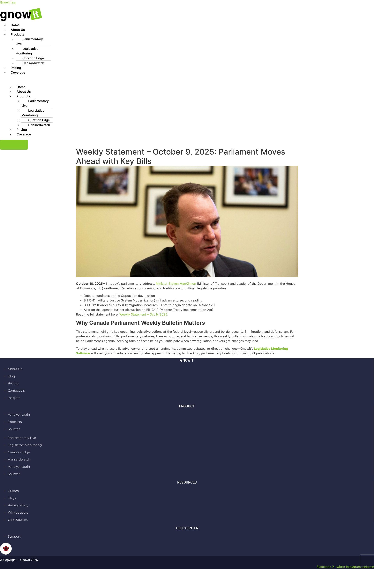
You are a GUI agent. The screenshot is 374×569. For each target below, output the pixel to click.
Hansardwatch (33, 63)
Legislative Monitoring (27, 51)
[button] (191, 34)
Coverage (18, 72)
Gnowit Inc (8, 2)
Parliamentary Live (29, 41)
